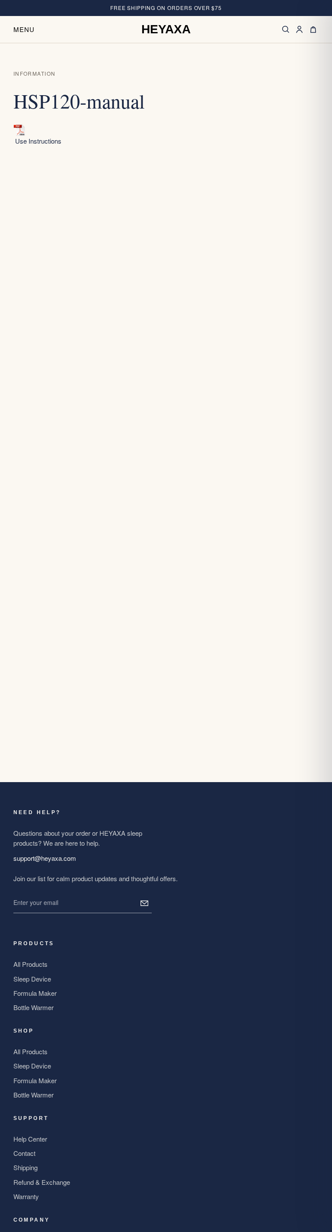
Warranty (26, 1196)
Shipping (25, 1167)
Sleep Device (32, 978)
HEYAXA (166, 29)
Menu (24, 29)
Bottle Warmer (33, 1007)
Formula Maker (35, 993)
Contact (24, 1153)
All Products (30, 964)
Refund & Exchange (41, 1182)
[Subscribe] (144, 903)
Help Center (30, 1138)
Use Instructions (38, 140)
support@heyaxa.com (44, 858)
